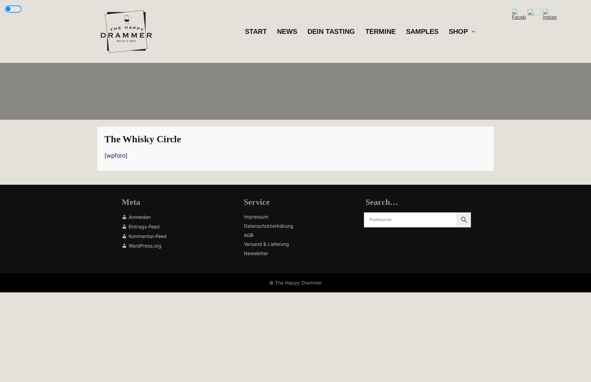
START (256, 31)
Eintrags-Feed (144, 226)
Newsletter (256, 253)
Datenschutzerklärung (268, 226)
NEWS (287, 31)
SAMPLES (422, 31)
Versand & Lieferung (266, 244)
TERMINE (380, 31)
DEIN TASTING (331, 31)
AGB (248, 235)
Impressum (256, 217)
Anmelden (140, 217)
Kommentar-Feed (148, 236)
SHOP (458, 31)
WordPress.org (145, 246)
